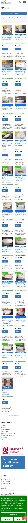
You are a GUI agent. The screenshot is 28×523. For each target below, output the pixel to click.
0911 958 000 (6, 481)
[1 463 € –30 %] (7, 382)
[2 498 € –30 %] (7, 241)
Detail (4, 49)
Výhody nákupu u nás (6, 431)
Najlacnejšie (15, 18)
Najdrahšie (23, 18)
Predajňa (3, 427)
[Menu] (24, 1)
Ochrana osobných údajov (7, 435)
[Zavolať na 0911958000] (11, 2)
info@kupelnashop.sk (9, 479)
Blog (2, 439)
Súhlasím (20, 519)
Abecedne (4, 21)
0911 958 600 (6, 483)
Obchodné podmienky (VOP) (8, 433)
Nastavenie (13, 514)
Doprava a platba (5, 429)
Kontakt (3, 425)
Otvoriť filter (14, 13)
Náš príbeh (4, 437)
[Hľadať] (16, 1)
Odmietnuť (7, 519)
